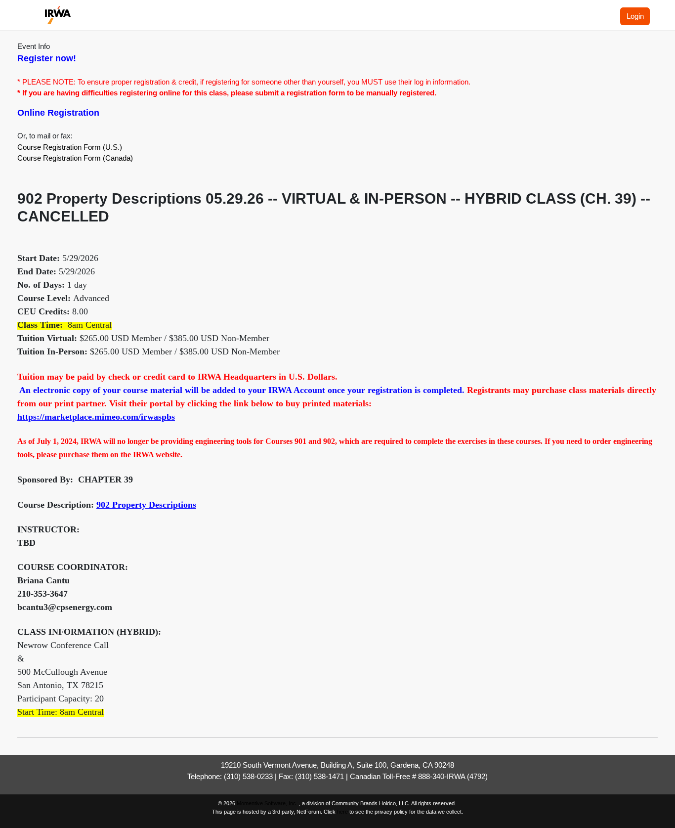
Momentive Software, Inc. (268, 803)
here (342, 812)
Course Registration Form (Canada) (75, 158)
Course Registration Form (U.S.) (69, 147)
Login (635, 16)
